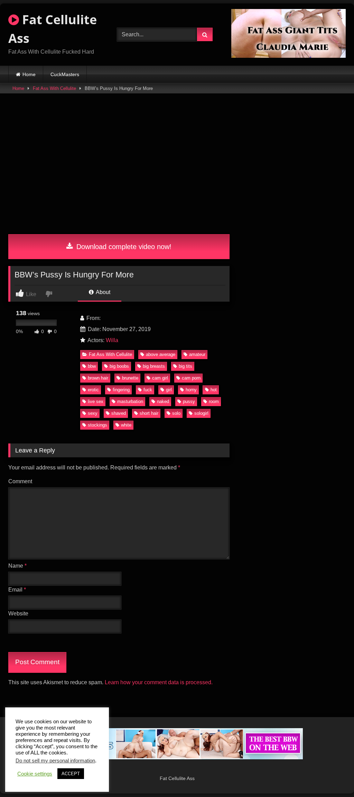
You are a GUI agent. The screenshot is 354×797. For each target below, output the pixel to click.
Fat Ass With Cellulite (54, 88)
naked (163, 401)
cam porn (191, 378)
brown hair (98, 378)
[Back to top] (332, 776)
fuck (147, 389)
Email (17, 590)
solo (176, 413)
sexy (92, 413)
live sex (95, 401)
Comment (20, 481)
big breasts (154, 366)
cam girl (160, 378)
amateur (197, 354)
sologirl (201, 413)
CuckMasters (64, 74)
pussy (189, 401)
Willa (112, 340)
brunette (130, 378)
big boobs (119, 366)
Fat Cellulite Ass (52, 29)
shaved (118, 413)
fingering (121, 389)
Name (17, 566)
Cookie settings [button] (34, 774)
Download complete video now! (122, 246)
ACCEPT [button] (71, 773)
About (102, 292)
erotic (93, 389)
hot (214, 389)
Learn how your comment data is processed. (159, 682)
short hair (149, 413)
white (126, 425)
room (214, 401)
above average (160, 354)
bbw (92, 366)
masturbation (130, 401)
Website (18, 613)
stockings (97, 425)
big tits (185, 366)
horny (191, 389)
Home (29, 74)
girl (169, 389)
